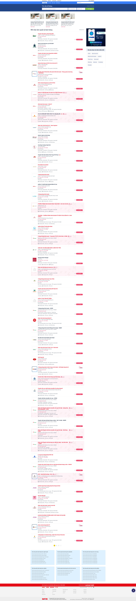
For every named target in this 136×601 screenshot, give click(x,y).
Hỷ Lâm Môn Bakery (41, 146)
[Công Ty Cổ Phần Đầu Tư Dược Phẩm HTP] (34, 217)
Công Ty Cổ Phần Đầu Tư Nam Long (44, 506)
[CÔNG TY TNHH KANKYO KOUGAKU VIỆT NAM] (34, 176)
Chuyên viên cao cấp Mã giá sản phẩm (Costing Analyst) (50, 388)
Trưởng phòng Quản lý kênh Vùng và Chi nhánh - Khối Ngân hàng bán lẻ (53, 367)
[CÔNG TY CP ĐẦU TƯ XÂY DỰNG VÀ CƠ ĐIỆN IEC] (34, 35)
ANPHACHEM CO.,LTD (42, 205)
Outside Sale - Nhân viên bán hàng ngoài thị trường (49, 376)
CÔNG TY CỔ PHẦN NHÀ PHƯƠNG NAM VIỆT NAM (47, 115)
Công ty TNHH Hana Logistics (43, 227)
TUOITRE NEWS (54, 0)
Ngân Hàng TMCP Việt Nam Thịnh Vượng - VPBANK (47, 238)
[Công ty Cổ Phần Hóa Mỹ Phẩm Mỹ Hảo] (34, 84)
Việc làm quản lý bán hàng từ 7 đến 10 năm (90, 577)
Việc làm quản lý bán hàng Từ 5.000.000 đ (90, 555)
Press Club (40, 258)
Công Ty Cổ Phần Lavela (42, 358)
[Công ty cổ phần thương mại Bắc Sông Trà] (34, 300)
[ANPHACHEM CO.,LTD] (34, 206)
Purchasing (100, 62)
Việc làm (53, 2)
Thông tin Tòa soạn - (85, 598)
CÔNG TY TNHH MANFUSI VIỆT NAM (44, 249)
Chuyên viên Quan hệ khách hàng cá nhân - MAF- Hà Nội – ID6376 (52, 420)
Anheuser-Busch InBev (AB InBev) (44, 339)
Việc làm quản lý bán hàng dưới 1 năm (89, 573)
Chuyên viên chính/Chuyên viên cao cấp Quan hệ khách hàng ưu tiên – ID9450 (55, 464)
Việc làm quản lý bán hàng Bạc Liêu (63, 559)
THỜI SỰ (43, 591)
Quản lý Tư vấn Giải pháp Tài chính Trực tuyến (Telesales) (50, 92)
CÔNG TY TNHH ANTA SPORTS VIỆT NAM (45, 156)
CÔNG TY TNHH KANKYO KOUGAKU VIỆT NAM (46, 175)
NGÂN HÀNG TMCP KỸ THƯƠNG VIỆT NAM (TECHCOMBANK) (49, 94)
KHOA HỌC (74, 591)
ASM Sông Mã (41, 357)
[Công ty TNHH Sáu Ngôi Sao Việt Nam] (34, 349)
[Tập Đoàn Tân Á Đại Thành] (34, 456)
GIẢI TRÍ (64, 592)
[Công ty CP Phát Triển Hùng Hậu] (34, 290)
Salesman (95, 62)
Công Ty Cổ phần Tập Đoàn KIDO (44, 54)
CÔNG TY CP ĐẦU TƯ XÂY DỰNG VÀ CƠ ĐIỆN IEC (46, 35)
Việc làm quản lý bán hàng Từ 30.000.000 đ (90, 562)
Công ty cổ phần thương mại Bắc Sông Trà (45, 299)
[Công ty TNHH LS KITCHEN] (34, 137)
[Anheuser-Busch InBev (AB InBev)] (34, 339)
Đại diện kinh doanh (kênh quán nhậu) (46, 337)
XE (52, 592)
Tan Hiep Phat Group (42, 44)
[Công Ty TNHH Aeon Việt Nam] (34, 487)
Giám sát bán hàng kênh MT (44, 525)
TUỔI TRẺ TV (49, 0)
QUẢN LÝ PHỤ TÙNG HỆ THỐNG (45, 298)
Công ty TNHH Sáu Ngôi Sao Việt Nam (45, 348)
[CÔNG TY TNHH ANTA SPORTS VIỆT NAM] (34, 157)
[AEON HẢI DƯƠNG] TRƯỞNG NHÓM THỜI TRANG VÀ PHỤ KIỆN (51, 515)
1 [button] (54, 545)
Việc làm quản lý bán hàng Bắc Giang (63, 562)
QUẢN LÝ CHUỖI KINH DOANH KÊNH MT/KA (47, 184)
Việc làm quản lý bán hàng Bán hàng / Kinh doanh (40, 556)
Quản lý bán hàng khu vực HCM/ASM (46, 43)
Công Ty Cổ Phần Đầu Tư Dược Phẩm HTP (45, 218)
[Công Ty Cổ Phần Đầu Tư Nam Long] (34, 507)
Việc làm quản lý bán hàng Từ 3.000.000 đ (90, 553)
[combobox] (55, 9)
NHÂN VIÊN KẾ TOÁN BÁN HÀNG (45, 226)
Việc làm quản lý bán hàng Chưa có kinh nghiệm (91, 571)
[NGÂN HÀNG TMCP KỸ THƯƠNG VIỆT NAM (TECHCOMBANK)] (34, 94)
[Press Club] (34, 259)
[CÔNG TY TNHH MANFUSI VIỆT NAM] (34, 249)
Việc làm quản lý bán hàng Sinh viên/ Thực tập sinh (40, 570)
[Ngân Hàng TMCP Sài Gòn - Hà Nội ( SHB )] (34, 369)
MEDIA (43, 589)
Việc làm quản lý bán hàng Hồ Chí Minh (63, 555)
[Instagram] (91, 587)
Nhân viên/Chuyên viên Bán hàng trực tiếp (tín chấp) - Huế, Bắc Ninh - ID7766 (53, 443)
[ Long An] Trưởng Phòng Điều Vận (45, 454)
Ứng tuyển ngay (79, 39)
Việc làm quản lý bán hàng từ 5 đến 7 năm (90, 576)
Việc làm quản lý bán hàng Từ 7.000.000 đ (90, 556)
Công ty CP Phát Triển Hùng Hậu (44, 290)
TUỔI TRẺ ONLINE (44, 0)
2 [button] (56, 545)
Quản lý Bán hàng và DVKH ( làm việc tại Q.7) (47, 63)
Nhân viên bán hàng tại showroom (45, 267)
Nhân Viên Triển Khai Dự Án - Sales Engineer (47, 125)
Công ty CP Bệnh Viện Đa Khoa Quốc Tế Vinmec (46, 536)
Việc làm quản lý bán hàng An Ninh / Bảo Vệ (39, 553)
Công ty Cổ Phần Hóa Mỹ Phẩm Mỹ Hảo (45, 84)
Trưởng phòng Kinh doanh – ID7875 (45, 308)
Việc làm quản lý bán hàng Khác (62, 574)
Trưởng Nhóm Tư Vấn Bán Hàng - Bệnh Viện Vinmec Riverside (51, 534)
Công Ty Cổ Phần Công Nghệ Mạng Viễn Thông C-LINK (48, 195)
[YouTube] (93, 587)
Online (89, 53)
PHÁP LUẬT (43, 594)
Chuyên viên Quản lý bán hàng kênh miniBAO (47, 53)
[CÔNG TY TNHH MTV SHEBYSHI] (34, 497)
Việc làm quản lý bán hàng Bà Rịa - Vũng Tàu (64, 558)
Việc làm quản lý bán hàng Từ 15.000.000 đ (90, 559)
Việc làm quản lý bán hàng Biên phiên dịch (39, 562)
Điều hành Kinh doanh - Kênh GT (45, 104)
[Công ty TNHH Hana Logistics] (34, 228)
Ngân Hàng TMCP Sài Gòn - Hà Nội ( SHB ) (45, 368)
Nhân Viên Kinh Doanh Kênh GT (44, 318)
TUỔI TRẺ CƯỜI (59, 0)
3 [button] (58, 545)
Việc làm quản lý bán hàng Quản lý (37, 576)
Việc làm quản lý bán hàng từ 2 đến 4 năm (90, 574)
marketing (90, 62)
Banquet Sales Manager (43, 257)
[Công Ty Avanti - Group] (34, 166)
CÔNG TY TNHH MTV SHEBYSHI (43, 497)
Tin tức (49, 2)
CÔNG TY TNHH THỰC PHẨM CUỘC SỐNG (45, 319)
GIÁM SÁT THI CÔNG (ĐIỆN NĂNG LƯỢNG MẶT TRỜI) (49, 247)
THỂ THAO (74, 589)
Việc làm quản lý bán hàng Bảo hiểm (38, 559)
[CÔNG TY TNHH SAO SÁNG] (34, 65)
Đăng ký (88, 5)
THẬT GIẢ (85, 592)
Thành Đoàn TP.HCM (91, 598)
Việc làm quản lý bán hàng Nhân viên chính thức (65, 570)
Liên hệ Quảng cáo (73, 599)
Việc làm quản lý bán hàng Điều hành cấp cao (39, 579)
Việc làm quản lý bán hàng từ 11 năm (89, 579)
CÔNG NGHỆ (54, 591)
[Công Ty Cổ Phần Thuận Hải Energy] (34, 127)
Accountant (96, 59)
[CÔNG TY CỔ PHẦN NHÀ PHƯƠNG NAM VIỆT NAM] (34, 116)
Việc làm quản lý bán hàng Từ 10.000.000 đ (90, 558)
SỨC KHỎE (74, 592)
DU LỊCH (53, 594)
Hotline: (90, 599)
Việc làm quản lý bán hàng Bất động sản (38, 561)
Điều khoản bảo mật (79, 599)
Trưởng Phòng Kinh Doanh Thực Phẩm (46, 278)
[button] (75, 39)
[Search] (93, 2)
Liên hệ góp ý (85, 599)
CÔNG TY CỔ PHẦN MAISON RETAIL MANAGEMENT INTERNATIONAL (50, 476)
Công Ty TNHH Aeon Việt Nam (43, 487)
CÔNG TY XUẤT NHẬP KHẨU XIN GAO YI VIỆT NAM (47, 269)
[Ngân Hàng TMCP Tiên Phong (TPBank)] (34, 74)
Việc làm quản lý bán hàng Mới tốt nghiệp (39, 571)
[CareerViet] (89, 585)
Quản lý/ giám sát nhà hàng (44, 135)
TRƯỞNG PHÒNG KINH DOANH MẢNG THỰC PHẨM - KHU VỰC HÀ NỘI (53, 203)
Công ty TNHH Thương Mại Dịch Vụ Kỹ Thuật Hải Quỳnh (48, 378)
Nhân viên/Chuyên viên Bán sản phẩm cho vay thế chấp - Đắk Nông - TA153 (53, 430)
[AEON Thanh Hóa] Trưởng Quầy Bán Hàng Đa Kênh (49, 485)
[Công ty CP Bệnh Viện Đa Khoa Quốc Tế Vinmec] (34, 536)
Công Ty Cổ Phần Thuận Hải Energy (44, 126)
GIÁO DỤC (85, 589)
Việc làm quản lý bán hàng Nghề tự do (63, 573)
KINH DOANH (54, 589)
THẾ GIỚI (43, 592)
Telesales (90, 64)
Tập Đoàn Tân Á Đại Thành (43, 456)
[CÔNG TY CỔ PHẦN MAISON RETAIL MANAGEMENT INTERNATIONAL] (34, 476)
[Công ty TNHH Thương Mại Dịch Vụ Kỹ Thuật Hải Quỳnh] (34, 379)
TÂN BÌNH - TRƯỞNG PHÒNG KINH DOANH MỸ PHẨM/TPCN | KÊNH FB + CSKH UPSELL (55, 216)
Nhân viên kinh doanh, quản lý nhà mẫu (46, 505)
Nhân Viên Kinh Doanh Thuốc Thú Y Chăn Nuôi (48, 347)
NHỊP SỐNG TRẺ (65, 589)
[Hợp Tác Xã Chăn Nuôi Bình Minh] (34, 281)
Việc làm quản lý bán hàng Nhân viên (38, 573)
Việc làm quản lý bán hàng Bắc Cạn (63, 561)
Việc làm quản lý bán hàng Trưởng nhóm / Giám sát (40, 574)
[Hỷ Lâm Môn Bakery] (34, 147)
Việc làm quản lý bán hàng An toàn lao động (39, 555)
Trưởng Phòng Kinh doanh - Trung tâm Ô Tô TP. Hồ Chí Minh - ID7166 (52, 236)
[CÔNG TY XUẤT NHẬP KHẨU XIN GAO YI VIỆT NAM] (34, 269)
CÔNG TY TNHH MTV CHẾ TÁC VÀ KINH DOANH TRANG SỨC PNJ (49, 389)
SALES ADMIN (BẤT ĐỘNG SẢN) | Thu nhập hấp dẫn (50, 113)
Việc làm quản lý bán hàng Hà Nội (63, 553)
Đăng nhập (92, 5)
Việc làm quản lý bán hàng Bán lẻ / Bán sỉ (39, 558)
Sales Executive (95, 53)
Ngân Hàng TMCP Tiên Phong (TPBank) (45, 74)
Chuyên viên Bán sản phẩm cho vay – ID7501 (47, 398)
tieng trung (90, 59)
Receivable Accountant (43, 164)
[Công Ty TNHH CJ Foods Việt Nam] (34, 527)
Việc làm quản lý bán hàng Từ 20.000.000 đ (90, 561)
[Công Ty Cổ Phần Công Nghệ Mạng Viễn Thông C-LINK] (34, 196)
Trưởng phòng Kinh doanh (43, 174)
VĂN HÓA (64, 591)
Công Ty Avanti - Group (42, 166)
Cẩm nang (58, 2)
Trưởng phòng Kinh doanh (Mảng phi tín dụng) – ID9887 (50, 327)
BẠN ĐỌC (85, 591)
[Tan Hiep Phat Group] (34, 45)
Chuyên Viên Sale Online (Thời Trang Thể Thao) (49, 154)
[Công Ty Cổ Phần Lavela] (34, 359)
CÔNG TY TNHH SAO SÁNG (43, 64)
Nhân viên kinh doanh (92, 56)
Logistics (99, 56)
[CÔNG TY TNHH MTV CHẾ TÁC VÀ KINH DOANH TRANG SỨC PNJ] (34, 390)
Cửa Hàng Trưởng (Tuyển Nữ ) (44, 145)
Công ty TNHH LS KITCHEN (43, 136)
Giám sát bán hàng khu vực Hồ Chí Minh (46, 82)
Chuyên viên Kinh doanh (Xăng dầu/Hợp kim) (48, 288)
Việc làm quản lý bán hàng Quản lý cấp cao (39, 577)
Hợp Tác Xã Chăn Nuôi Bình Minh (44, 280)
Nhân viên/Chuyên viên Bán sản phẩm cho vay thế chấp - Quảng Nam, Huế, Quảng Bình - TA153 (53, 408)
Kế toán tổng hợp (41, 495)
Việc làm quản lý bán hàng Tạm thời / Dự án (64, 571)
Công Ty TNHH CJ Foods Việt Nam (44, 526)
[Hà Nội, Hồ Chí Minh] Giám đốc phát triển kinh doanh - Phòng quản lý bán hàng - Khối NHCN (55, 72)
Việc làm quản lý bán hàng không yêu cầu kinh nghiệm (92, 570)
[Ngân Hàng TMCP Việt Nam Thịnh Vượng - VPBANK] (34, 238)
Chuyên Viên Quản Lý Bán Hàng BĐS (46, 33)
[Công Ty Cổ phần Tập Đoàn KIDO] (34, 55)
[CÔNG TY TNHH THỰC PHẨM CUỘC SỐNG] (34, 320)
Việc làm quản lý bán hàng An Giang (63, 556)
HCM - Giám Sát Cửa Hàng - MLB (45, 474)
